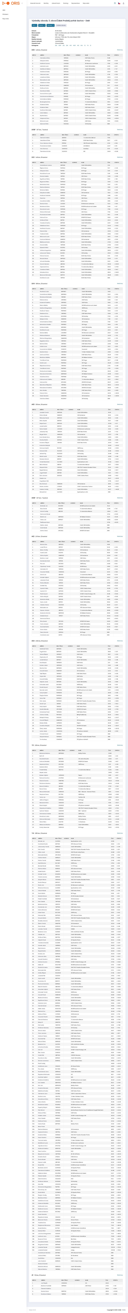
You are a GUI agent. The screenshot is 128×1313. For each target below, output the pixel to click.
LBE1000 (61, 574)
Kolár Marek (43, 528)
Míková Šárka (42, 1041)
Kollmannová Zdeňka (46, 379)
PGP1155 (62, 190)
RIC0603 (57, 992)
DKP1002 (61, 544)
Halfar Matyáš (44, 596)
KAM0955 (63, 396)
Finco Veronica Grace (46, 143)
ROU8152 (57, 1104)
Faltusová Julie (44, 74)
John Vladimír (42, 1261)
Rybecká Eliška (44, 247)
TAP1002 (61, 569)
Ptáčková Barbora (45, 335)
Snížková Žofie (44, 220)
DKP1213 (59, 437)
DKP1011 (61, 547)
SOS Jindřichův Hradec (77, 932)
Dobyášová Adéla (45, 192)
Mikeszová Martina (45, 824)
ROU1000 (61, 577)
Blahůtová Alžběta (45, 357)
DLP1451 (66, 110)
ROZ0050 (58, 1200)
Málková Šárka (42, 1014)
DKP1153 (62, 214)
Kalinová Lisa (44, 217)
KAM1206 (59, 434)
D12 (64, 45)
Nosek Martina (42, 1228)
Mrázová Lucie (44, 121)
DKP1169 (62, 242)
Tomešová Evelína (45, 223)
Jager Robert (43, 473)
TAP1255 (66, 107)
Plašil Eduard (44, 594)
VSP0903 (59, 676)
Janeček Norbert (42, 1250)
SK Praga (87, 60)
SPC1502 (60, 530)
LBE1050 (62, 264)
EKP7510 (57, 1006)
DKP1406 (60, 525)
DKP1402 (59, 489)
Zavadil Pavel (42, 995)
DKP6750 (57, 1148)
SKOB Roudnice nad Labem (89, 206)
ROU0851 (63, 346)
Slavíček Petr (41, 1039)
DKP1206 (59, 412)
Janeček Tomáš (44, 412)
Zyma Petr (42, 698)
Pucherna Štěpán (44, 442)
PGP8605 (57, 893)
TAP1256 (66, 58)
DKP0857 (63, 291)
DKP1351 (66, 113)
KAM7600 (58, 899)
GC (72, 1074)
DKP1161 (62, 261)
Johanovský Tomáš (43, 846)
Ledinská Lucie (44, 66)
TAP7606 (57, 901)
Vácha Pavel (41, 1124)
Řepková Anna (44, 168)
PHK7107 (57, 896)
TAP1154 (62, 278)
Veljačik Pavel (42, 940)
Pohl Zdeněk (41, 901)
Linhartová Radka (43, 1047)
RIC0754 (61, 813)
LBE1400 (60, 508)
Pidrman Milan (42, 868)
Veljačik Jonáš (44, 682)
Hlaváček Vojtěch (43, 989)
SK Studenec (74, 1255)
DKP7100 (57, 948)
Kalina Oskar (44, 530)
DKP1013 (61, 624)
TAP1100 (61, 583)
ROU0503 (58, 973)
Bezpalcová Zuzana (43, 1154)
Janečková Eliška (45, 77)
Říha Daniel (43, 621)
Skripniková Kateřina (45, 808)
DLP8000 (57, 954)
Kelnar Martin (42, 1102)
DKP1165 (62, 234)
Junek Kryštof (43, 426)
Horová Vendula (44, 264)
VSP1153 (62, 201)
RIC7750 (61, 794)
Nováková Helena (46, 1294)
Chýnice (80, 802)
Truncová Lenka (42, 1140)
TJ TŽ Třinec (74, 866)
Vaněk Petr (41, 1055)
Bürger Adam (43, 434)
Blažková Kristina (43, 997)
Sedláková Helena (45, 69)
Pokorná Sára (43, 393)
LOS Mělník (87, 146)
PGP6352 (61, 800)
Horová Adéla (44, 245)
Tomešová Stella (44, 269)
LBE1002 (61, 610)
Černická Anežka (45, 137)
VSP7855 (57, 1113)
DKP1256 (66, 80)
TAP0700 (57, 989)
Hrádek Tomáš (42, 874)
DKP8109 (57, 877)
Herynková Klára (44, 764)
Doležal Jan (43, 478)
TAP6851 (61, 783)
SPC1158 (62, 217)
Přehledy (50, 25)
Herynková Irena (44, 794)
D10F (60, 45)
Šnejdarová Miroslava (44, 1225)
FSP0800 (59, 736)
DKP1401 (59, 473)
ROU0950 (64, 305)
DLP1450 (66, 91)
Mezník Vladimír (42, 986)
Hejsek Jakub (43, 772)
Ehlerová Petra (42, 1113)
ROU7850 (58, 1173)
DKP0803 (59, 668)
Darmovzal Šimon (45, 618)
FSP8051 (61, 808)
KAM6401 (57, 995)
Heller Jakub (41, 1008)
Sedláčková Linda (43, 1200)
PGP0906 (59, 728)
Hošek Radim (42, 871)
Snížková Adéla (44, 327)
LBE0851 (63, 379)
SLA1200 (61, 566)
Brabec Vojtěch (44, 775)
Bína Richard (43, 484)
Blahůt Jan (43, 517)
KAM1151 (62, 231)
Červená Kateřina (46, 1288)
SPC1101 (61, 627)
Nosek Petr (41, 1165)
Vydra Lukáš (41, 978)
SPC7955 (57, 1000)
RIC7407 (57, 863)
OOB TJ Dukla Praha (90, 91)
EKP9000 (57, 926)
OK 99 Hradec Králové (77, 896)
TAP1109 (61, 580)
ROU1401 (60, 506)
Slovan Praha (74, 1220)
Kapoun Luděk (42, 1162)
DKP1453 (66, 77)
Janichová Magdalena (44, 1233)
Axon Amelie (43, 390)
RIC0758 (61, 764)
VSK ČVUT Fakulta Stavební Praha (86, 467)
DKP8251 (57, 997)
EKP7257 (57, 1088)
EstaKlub (86, 148)
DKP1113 (61, 602)
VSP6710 (57, 959)
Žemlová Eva (41, 1011)
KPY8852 (57, 962)
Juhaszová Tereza (45, 253)
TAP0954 (63, 341)
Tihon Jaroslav (42, 1033)
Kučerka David (42, 1157)
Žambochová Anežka (46, 371)
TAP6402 (57, 1107)
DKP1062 (62, 258)
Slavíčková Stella (45, 91)
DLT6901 (57, 1165)
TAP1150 (62, 187)
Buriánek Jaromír (43, 1168)
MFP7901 (57, 1124)
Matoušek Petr (42, 970)
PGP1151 (62, 171)
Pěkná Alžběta (44, 305)
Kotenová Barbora (43, 1211)
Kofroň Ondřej (44, 511)
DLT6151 (57, 1236)
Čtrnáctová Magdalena (44, 1187)
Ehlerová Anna (44, 300)
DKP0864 (63, 294)
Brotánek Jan (44, 506)
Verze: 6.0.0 (32, 1310)
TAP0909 (59, 712)
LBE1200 (60, 511)
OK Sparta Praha (75, 940)
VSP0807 (59, 654)
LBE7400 (57, 1162)
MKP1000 (61, 613)
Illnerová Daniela (43, 1264)
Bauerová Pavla (42, 1239)
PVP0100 (57, 852)
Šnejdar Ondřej (42, 1195)
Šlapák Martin (42, 951)
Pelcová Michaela (45, 791)
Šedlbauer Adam (45, 522)
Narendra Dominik (45, 613)
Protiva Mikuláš (44, 583)
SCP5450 (57, 1242)
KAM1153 (62, 239)
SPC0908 (59, 709)
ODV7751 (57, 1096)
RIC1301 (59, 448)
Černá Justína (42, 1151)
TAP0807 (59, 673)
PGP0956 (63, 330)
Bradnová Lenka (44, 85)
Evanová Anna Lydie (45, 93)
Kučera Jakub (44, 665)
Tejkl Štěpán (43, 673)
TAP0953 (63, 365)
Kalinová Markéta (45, 761)
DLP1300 (59, 440)
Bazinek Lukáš (44, 690)
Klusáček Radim (44, 759)
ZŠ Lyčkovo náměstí (82, 731)
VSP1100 (61, 558)
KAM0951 (63, 319)
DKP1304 (59, 418)
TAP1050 (62, 173)
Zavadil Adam (44, 671)
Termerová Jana (42, 1093)
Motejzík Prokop (44, 717)
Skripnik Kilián (43, 467)
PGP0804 (59, 693)
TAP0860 (63, 313)
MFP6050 (61, 816)
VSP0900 (59, 665)
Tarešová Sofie (44, 234)
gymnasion (74, 1184)
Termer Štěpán (44, 654)
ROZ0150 (57, 1170)
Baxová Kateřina (44, 786)
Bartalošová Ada (44, 184)
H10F (74, 45)
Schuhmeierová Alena (46, 322)
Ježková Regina (44, 800)
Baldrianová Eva (42, 904)
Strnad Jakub (42, 1030)
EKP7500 (57, 915)
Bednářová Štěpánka (46, 385)
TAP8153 (64, 1294)
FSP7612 (57, 918)
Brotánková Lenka (43, 1104)
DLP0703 (57, 1030)
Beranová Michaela (45, 275)
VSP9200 (57, 1159)
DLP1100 (61, 596)
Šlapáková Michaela (44, 1074)
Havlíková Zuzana (45, 228)
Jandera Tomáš (42, 929)
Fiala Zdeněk (41, 1118)
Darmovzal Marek (45, 514)
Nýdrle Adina (43, 115)
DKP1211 (59, 459)
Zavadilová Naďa (43, 1242)
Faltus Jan (43, 519)
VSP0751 (57, 904)
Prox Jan (42, 563)
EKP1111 (60, 635)
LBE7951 (61, 789)
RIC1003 (61, 563)
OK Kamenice (89, 85)
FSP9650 (57, 1135)
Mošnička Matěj (44, 599)
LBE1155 (62, 267)
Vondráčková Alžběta (46, 294)
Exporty (41, 25)
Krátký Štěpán (42, 973)
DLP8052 (57, 1060)
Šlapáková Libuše (43, 1217)
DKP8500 (57, 846)
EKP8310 (57, 868)
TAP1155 (62, 179)
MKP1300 (60, 517)
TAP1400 (59, 442)
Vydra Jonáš (43, 602)
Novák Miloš (41, 1192)
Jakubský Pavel (44, 580)
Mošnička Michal (43, 1266)
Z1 (90, 45)
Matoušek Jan (44, 607)
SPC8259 (61, 761)
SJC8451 (57, 943)
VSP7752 (57, 1132)
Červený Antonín (44, 459)
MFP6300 (58, 1085)
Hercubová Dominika (46, 374)
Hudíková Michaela (45, 110)
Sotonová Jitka (42, 956)
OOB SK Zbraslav (75, 1055)
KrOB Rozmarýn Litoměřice (78, 1165)
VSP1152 (62, 176)
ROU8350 (58, 1080)
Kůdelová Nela (44, 107)
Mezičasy (120, 50)
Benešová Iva (42, 1044)
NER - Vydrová (82, 811)
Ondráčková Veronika (44, 1253)
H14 (82, 45)
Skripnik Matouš (44, 736)
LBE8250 (57, 1019)
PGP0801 (59, 734)
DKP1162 (62, 272)
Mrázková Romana (43, 888)
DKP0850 (63, 327)
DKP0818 (59, 682)
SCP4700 (57, 1168)
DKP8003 (57, 1266)
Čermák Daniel (42, 1006)
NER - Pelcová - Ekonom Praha (86, 791)
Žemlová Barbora (43, 1129)
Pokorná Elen (43, 231)
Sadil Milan (41, 1258)
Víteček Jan (41, 934)
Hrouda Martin (42, 918)
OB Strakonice (75, 1014)
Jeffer (72, 1052)
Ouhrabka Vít (44, 569)
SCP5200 (58, 1176)
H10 (71, 45)
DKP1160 (62, 269)
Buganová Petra (44, 181)
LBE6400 (57, 986)
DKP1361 (66, 88)
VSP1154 (62, 198)
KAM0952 (63, 393)
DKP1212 (59, 426)
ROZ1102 (61, 585)
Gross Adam (43, 629)
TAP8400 (57, 860)
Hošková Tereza (42, 1036)
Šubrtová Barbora (45, 187)
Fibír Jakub (43, 701)
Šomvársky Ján (42, 1189)
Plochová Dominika (43, 984)
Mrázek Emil (43, 492)
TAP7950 (57, 956)
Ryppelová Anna (44, 341)
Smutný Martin (44, 440)
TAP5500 (57, 1189)
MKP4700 (58, 1082)
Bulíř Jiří (42, 756)
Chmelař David (44, 734)
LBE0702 (61, 770)
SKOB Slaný (83, 566)
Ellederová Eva (44, 313)
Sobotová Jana (42, 1003)
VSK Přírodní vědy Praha (90, 143)
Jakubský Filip (44, 431)
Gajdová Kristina (43, 1132)
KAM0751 (57, 1129)
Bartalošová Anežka (45, 324)
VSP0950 (63, 302)
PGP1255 (66, 71)
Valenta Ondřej (44, 489)
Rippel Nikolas (44, 470)
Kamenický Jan (42, 907)
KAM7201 (57, 1022)
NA (71, 1121)
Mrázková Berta (44, 190)
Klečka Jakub (44, 525)
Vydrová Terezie (44, 811)
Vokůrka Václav (44, 605)
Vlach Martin (41, 893)
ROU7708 (57, 964)
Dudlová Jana (42, 1096)
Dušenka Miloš (44, 767)
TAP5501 (57, 1118)
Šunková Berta (44, 333)
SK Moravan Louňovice (91, 63)
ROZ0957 (63, 398)
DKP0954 (63, 335)
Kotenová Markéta (43, 1203)
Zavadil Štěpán (44, 720)
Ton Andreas (43, 739)
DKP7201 (57, 934)
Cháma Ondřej (44, 714)
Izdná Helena (44, 113)
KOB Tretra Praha (89, 58)
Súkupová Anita (44, 60)
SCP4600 (58, 1192)
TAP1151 (62, 256)
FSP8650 (57, 967)
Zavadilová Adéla (45, 201)
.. (78, 767)
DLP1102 (61, 588)
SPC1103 (61, 621)
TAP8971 (57, 1036)
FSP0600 (57, 879)
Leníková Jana (42, 1236)
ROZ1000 (61, 605)
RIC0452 (57, 1211)
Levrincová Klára (44, 354)
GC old (73, 1217)
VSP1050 (62, 212)
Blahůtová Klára (42, 1198)
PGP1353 (66, 99)
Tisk (34, 25)
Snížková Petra (42, 937)
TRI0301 (57, 866)
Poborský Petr (42, 915)
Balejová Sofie (44, 319)
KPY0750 (57, 1146)
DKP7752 (57, 937)
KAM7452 (61, 781)
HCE (72, 1151)
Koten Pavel (41, 912)
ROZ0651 (57, 1181)
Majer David (43, 423)
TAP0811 (59, 703)
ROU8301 (57, 874)
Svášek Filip (43, 585)
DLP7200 (57, 921)
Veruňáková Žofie (45, 140)
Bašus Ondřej (44, 550)
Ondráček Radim (43, 844)
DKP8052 (57, 1071)
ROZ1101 (61, 552)
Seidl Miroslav (42, 863)
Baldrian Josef (44, 558)
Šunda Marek (42, 1159)
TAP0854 (63, 354)
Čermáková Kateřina (44, 1170)
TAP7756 (57, 1099)
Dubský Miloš (41, 1231)
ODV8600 (58, 1102)
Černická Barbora (43, 1019)
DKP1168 (62, 223)
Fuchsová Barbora (45, 239)
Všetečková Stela (45, 82)
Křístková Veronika (43, 1028)
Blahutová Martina (45, 753)
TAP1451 (66, 104)
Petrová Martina (42, 1269)
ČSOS (124, 1310)
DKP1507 (60, 519)
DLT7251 (57, 1228)
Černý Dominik (44, 632)
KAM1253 (66, 85)
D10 (56, 45)
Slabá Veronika (44, 396)
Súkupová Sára (44, 171)
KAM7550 (58, 1011)
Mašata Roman (42, 896)
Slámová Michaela (45, 819)
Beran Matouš (43, 464)
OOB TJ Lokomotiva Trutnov (84, 486)
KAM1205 (59, 484)
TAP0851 (63, 297)
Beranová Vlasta (42, 1220)
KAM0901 (59, 671)
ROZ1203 (59, 453)
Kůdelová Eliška (44, 104)
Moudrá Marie (44, 258)
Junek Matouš (44, 660)
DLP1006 (61, 591)
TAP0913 (59, 687)
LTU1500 (59, 486)
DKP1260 (66, 74)
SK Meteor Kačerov (87, 357)
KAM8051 (61, 819)
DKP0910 (59, 651)
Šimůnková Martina (45, 783)
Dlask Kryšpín (43, 805)
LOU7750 (57, 1143)
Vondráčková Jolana (46, 165)
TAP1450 (64, 140)
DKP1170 (62, 275)
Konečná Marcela (43, 1088)
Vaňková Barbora (45, 316)
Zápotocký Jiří (44, 657)
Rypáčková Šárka (45, 179)
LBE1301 (59, 464)
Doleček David (44, 616)
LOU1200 (59, 429)
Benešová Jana (42, 932)
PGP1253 (66, 82)
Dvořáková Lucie (44, 278)
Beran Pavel (41, 1126)
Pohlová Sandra (44, 256)
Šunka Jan (41, 885)
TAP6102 (57, 1033)
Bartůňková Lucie (43, 1143)
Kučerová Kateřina (45, 302)
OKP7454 (57, 1154)
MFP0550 (61, 753)
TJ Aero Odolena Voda (88, 352)
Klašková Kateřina (43, 1148)
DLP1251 (66, 118)
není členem (74, 1225)
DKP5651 (57, 1058)
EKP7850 (57, 1253)
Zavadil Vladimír (43, 959)
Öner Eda (42, 198)
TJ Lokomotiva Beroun (91, 102)
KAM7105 (57, 923)
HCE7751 (61, 822)
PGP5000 (61, 827)
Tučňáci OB (81, 797)
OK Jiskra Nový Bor (83, 759)
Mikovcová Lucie (44, 236)
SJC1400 (59, 462)
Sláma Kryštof (44, 555)
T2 (85, 45)
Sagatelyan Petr (44, 481)
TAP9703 (57, 890)
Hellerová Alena (42, 1173)
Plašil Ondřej (41, 1063)
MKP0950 (63, 374)
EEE (84, 151)
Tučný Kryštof (43, 693)
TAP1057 (62, 236)
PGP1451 (66, 96)
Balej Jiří (40, 1022)
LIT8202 (57, 1157)
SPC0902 (59, 725)
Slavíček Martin (44, 627)
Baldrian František (46, 1286)
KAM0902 (59, 720)
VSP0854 (63, 300)
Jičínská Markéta (45, 261)
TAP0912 (59, 706)
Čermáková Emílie (45, 151)
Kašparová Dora (44, 118)
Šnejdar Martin (44, 695)
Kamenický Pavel (44, 712)
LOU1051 (62, 203)
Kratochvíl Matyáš (45, 445)
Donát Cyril (43, 703)
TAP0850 (63, 344)
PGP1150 (62, 195)
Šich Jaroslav (43, 475)
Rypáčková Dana (43, 1000)
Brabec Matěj (43, 723)
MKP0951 (63, 357)
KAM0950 (64, 338)
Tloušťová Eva (42, 1222)
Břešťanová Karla (45, 242)
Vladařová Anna (44, 376)
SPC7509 (57, 1039)
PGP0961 (63, 368)
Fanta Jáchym (44, 624)
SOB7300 (57, 929)
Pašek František (42, 899)
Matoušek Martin (43, 855)
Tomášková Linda (45, 368)
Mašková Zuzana (43, 1209)
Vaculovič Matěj (44, 572)
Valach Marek (42, 890)
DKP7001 (57, 978)
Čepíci (78, 723)
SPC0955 (63, 387)
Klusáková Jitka (42, 1058)
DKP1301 (59, 420)
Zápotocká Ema (44, 267)
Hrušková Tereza (44, 311)
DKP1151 (62, 220)
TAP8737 (57, 871)
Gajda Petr (43, 676)
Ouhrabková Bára (45, 58)
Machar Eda (43, 668)
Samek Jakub (42, 945)
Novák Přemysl (42, 882)
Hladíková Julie (44, 291)
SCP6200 (58, 940)
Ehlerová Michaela (45, 212)
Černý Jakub (43, 728)
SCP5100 (57, 1231)
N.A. (72, 1258)
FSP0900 (59, 701)
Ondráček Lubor (44, 635)
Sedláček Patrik (44, 649)
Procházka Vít (42, 981)
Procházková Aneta (45, 146)
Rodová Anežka (44, 176)
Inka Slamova (44, 148)
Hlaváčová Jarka (44, 816)
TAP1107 (61, 616)
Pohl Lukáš (41, 1025)
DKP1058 (62, 165)
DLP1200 (59, 475)
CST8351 (57, 1014)
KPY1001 (61, 594)
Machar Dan (43, 544)
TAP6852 (57, 1269)
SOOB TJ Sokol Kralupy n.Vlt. (87, 594)
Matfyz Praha (82, 753)
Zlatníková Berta (44, 398)
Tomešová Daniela (43, 943)
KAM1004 (61, 550)
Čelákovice (74, 1047)
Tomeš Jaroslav (42, 877)
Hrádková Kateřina (43, 1080)
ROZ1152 (62, 247)
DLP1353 (66, 115)
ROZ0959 (63, 316)
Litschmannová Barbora (47, 96)
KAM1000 (61, 555)
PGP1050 (62, 184)
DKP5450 (57, 1244)
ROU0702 (58, 1008)
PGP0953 (63, 311)
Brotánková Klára (45, 206)
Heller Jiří (40, 964)
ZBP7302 (57, 1055)
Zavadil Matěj (44, 679)
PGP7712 (57, 1195)
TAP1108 (61, 629)
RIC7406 (57, 1069)
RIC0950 (63, 308)
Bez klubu (73, 1239)
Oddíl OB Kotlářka (90, 66)
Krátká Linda (43, 346)
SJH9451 (57, 932)
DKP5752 (64, 1291)
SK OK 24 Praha (75, 1154)
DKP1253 (66, 66)
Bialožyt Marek (42, 866)
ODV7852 (57, 1140)
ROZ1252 (66, 124)
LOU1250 (66, 63)
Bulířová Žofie (43, 344)
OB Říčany (85, 308)
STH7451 (57, 1255)
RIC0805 (59, 684)
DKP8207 (57, 857)
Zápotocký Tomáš (45, 566)
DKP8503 (57, 951)
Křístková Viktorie (43, 1181)
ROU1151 (62, 206)
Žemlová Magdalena (46, 338)
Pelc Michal (41, 1110)
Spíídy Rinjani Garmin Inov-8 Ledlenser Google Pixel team (87, 1110)
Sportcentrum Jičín (82, 462)
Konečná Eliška (42, 1135)
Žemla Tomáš (42, 923)
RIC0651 (57, 1203)
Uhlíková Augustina (45, 250)
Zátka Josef (41, 852)
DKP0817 (59, 660)
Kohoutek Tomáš (42, 992)
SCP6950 (58, 1222)
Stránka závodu (61, 25)
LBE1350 (64, 137)
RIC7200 (57, 912)
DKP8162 (61, 824)
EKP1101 (61, 607)
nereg (72, 1250)
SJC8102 (57, 841)
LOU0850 (63, 333)
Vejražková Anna (42, 1146)
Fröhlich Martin (42, 857)
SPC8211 (57, 910)
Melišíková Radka (43, 1091)
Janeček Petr (41, 975)
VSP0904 (59, 679)
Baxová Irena (43, 789)
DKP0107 (57, 882)
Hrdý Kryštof (43, 706)
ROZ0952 (63, 322)
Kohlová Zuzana (42, 962)
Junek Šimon (43, 547)
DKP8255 (57, 1041)
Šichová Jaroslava (43, 1060)
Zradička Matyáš (44, 725)
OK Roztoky (88, 124)
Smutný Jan (41, 954)
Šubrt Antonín (42, 948)
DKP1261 (66, 93)
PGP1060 (62, 225)
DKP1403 (59, 470)
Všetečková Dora (44, 225)
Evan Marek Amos (45, 437)
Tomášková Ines (44, 360)
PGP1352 (66, 60)
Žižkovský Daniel (44, 418)
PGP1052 (62, 168)
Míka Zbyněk (43, 420)
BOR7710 (61, 759)
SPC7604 (57, 855)
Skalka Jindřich (44, 486)
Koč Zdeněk (41, 1082)
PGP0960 (63, 360)
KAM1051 (62, 192)
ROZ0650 (58, 1028)
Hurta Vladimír (42, 1137)
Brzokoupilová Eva (45, 102)
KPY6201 (57, 1049)
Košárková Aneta (45, 71)
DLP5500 (57, 1261)
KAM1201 (59, 415)
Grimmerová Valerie (45, 813)
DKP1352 (66, 69)
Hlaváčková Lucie (45, 173)
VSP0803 (59, 662)
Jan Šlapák (44, 1283)
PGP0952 (63, 363)
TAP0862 (63, 385)
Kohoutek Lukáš (44, 684)
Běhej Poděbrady (81, 714)
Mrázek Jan (41, 841)
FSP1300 (59, 467)
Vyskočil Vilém (44, 588)
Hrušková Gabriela (45, 195)
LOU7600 (58, 885)
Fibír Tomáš (41, 849)
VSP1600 (64, 1286)
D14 (67, 45)
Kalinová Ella (43, 382)
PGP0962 (63, 371)
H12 (78, 45)
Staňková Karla (44, 88)
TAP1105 (61, 561)
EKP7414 (57, 844)
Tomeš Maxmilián (45, 462)
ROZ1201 (59, 451)
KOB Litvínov (74, 1157)
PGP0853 (63, 324)
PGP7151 (57, 1187)
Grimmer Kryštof (44, 448)
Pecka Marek (41, 926)
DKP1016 (61, 599)
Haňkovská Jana (43, 1206)
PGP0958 (63, 376)
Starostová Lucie (44, 209)
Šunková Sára (44, 203)
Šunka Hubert (43, 429)
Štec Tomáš (41, 1052)
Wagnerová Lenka (43, 1244)
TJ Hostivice (81, 822)
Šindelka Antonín (43, 921)
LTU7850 (57, 1093)
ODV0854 (63, 352)
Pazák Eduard (44, 687)
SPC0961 (63, 382)
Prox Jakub (41, 1069)
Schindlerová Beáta (45, 99)
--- (72, 1233)
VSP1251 (66, 121)
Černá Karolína (42, 1179)
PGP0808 (59, 657)
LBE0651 (61, 786)
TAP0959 (63, 390)
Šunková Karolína (44, 778)
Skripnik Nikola (42, 879)
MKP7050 (58, 1209)
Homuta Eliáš (43, 451)
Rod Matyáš (43, 662)
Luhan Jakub (43, 731)
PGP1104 (61, 632)
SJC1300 (59, 492)
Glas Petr (40, 1184)
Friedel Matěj (43, 770)
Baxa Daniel (43, 508)
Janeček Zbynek (42, 1247)
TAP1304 (59, 431)
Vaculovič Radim (43, 1017)
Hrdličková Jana (42, 1066)
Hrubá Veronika (42, 1214)
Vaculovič (84, 349)
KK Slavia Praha (75, 1066)
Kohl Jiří (40, 1049)
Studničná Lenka (43, 967)
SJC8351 (57, 888)
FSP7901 (57, 849)
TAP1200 (59, 456)
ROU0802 (59, 690)
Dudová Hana (45, 1291)
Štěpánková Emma (45, 365)
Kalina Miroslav (42, 910)
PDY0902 (59, 714)
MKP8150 (57, 1198)
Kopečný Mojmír (42, 1107)
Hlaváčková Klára (43, 1099)
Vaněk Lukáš (43, 552)
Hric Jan (40, 1085)
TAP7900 (57, 907)
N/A (72, 1077)
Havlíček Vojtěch (43, 1077)
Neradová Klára (44, 802)
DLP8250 (57, 1003)
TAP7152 (57, 1091)
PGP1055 (62, 209)
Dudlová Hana (44, 352)
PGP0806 (59, 695)
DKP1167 (62, 228)
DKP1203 (59, 423)
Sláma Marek (43, 415)
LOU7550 (61, 778)
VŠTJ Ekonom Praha (85, 607)
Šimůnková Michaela (46, 297)
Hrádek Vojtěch (44, 577)
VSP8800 (57, 945)
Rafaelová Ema (44, 272)
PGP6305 (57, 1137)
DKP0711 (57, 981)
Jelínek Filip (43, 453)
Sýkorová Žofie (44, 124)
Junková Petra (42, 1255)
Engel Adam (43, 651)
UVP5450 (57, 1220)
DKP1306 (60, 528)
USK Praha (88, 121)
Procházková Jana (43, 1071)
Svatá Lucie (43, 363)
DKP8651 (57, 984)
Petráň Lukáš (43, 456)
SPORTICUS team (86, 217)
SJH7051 (57, 1044)
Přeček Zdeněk (42, 1176)
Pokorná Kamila (44, 781)
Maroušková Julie (45, 80)
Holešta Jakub (42, 1115)
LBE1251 (66, 102)
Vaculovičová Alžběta (46, 349)
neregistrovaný (75, 1247)
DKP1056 (62, 250)
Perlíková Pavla (42, 1121)
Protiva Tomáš (42, 860)
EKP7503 (57, 970)
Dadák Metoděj (44, 709)
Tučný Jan (42, 797)
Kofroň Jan (43, 574)
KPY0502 (57, 1115)
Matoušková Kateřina (46, 387)
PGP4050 (57, 1206)
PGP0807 (59, 698)
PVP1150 (64, 143)
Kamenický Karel (45, 561)
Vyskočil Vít (43, 591)
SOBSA (73, 929)
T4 (87, 45)
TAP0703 (57, 1025)
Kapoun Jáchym (44, 610)
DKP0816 (59, 649)
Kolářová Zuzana (45, 63)
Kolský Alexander (44, 827)
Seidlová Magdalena (46, 308)
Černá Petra (43, 822)
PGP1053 (62, 181)
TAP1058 (62, 245)
